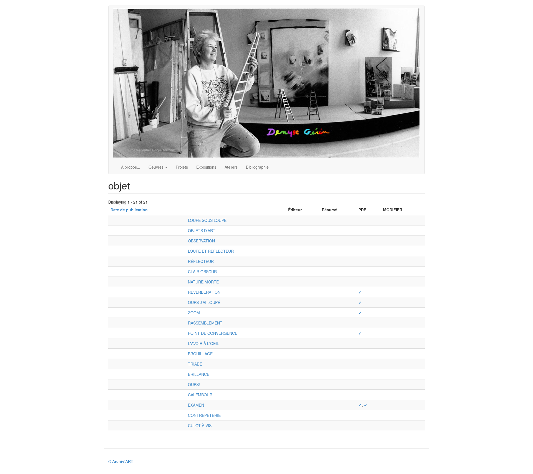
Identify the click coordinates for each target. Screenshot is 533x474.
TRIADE (195, 364)
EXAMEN (196, 405)
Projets (182, 167)
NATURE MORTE (203, 282)
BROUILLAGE (200, 353)
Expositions (206, 167)
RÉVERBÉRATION (204, 292)
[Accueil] (268, 83)
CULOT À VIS (200, 425)
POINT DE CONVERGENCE (212, 333)
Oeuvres (157, 167)
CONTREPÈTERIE (204, 415)
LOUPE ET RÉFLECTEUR (211, 251)
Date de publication (129, 209)
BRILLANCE (198, 374)
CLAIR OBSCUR (202, 271)
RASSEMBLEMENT (205, 323)
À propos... (130, 167)
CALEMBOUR (200, 394)
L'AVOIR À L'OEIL (203, 343)
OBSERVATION (201, 241)
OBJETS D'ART (201, 230)
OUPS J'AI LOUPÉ (204, 302)
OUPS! (194, 384)
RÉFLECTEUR (201, 261)
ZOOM (194, 312)
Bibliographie (257, 167)
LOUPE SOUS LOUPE (207, 220)
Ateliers (231, 167)
